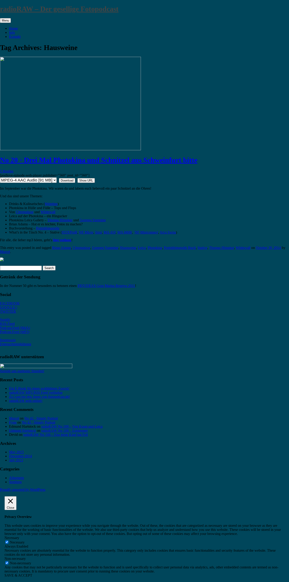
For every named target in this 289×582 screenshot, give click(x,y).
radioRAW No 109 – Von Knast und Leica (72, 426)
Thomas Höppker (59, 220)
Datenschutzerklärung (15, 344)
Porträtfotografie (47, 228)
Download (67, 180)
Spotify (5, 320)
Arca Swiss (168, 232)
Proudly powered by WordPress (22, 489)
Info (12, 32)
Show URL (86, 180)
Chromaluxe (24, 212)
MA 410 (110, 232)
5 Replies (6, 171)
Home (13, 28)
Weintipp (51, 204)
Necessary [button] (12, 538)
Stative (202, 248)
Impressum (8, 340)
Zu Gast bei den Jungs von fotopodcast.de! (39, 396)
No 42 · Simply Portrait (41, 418)
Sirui (98, 232)
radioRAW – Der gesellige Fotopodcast (59, 9)
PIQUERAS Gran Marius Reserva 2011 (106, 286)
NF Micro (86, 232)
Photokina (155, 248)
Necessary (17, 542)
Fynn (12, 422)
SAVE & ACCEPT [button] (18, 575)
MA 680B (124, 232)
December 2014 (20, 456)
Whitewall (48, 212)
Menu (5, 20)
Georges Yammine (93, 220)
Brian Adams (61, 248)
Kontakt (15, 36)
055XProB (69, 232)
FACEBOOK (10, 303)
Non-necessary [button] (15, 559)
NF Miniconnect (146, 232)
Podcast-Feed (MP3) (14, 332)
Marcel (5, 252)
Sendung (15, 482)
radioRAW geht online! (25, 401)
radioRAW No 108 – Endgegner (64, 430)
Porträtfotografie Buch (180, 248)
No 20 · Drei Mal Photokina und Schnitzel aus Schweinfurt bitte (98, 160)
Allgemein (16, 478)
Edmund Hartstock (22, 430)
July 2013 (16, 460)
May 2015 (16, 452)
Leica (142, 248)
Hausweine (128, 248)
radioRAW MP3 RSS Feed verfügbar (36, 392)
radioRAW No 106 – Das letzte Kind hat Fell (55, 434)
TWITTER (8, 311)
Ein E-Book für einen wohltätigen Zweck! (39, 388)
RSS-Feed (7, 324)
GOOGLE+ (8, 307)
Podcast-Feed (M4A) (15, 328)
